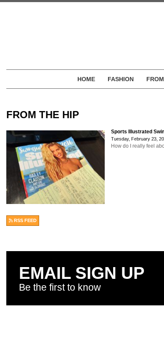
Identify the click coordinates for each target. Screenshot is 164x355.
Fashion (121, 79)
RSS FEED (25, 220)
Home (86, 79)
